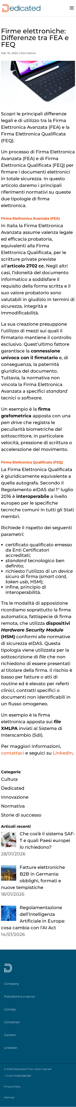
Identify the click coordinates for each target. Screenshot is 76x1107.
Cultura (9, 779)
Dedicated (12, 788)
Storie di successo (21, 815)
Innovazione (14, 797)
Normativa (28, 53)
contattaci (12, 753)
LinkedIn (63, 753)
